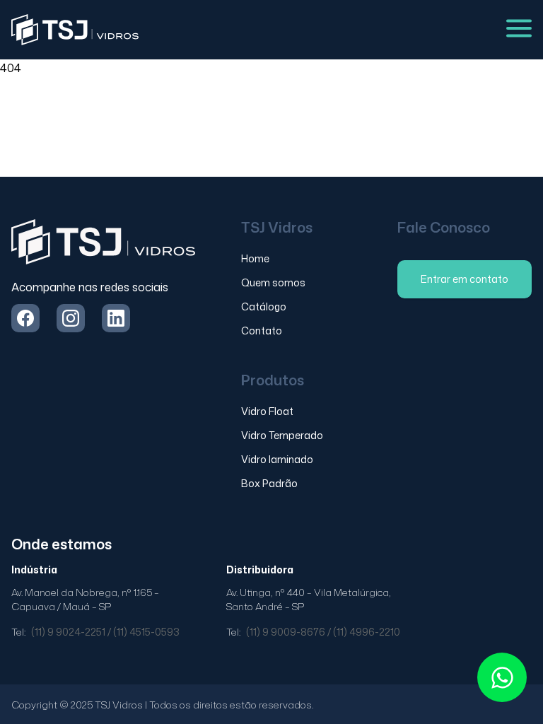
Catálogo (263, 306)
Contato (261, 330)
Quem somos (273, 282)
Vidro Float (267, 411)
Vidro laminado (277, 459)
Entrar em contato (464, 279)
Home (255, 258)
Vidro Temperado (282, 435)
